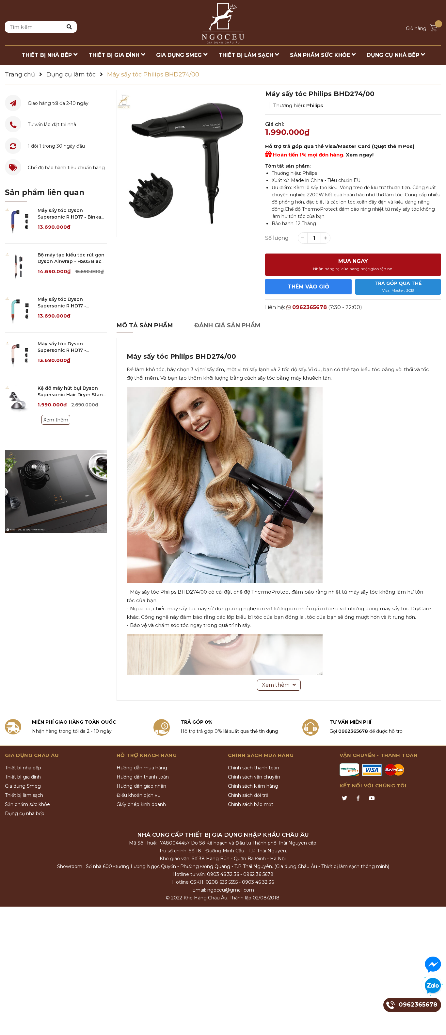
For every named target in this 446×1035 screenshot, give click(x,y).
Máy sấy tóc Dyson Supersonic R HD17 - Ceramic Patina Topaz (64, 305)
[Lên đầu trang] (434, 1023)
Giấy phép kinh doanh (141, 804)
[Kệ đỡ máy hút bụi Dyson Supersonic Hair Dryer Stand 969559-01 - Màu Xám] (19, 399)
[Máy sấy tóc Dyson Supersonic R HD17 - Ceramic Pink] (19, 355)
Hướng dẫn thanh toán (143, 777)
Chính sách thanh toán (253, 768)
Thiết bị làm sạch (24, 795)
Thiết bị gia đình (23, 777)
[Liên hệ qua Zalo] (433, 986)
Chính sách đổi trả (248, 795)
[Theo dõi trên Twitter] (344, 798)
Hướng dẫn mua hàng (142, 768)
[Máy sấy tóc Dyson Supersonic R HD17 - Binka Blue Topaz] (19, 221)
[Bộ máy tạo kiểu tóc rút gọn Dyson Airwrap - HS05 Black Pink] (19, 266)
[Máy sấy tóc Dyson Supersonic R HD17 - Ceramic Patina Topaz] (19, 310)
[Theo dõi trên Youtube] (372, 798)
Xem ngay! (360, 155)
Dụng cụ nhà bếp (24, 813)
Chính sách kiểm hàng (253, 786)
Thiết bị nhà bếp (23, 768)
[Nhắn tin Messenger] (433, 965)
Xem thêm (55, 420)
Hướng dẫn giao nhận (141, 786)
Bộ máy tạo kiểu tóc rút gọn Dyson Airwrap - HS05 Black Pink (71, 261)
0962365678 (309, 307)
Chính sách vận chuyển (254, 777)
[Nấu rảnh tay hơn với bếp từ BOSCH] (56, 491)
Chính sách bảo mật (250, 804)
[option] (186, 163)
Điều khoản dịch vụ (138, 795)
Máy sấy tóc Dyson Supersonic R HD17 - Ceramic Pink (62, 350)
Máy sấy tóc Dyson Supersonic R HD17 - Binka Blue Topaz (69, 216)
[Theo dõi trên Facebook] (358, 798)
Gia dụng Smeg (23, 786)
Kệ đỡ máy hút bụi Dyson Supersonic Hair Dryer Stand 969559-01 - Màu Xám (72, 394)
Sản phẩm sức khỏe (27, 804)
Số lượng (277, 238)
